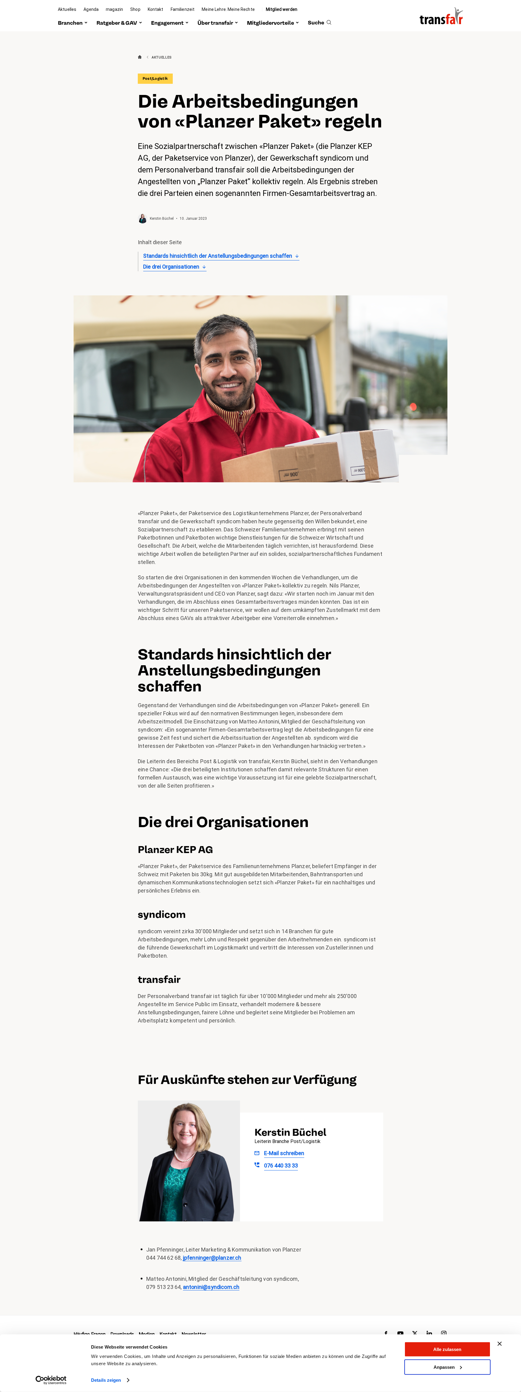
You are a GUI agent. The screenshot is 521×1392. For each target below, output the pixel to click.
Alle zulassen (447, 1349)
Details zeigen (106, 1380)
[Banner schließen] (499, 1344)
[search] (319, 23)
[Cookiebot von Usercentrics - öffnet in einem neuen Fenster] (51, 1380)
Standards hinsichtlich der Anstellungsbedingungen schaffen (217, 256)
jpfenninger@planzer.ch (212, 1258)
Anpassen (444, 1366)
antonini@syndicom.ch (211, 1287)
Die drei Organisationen (171, 266)
